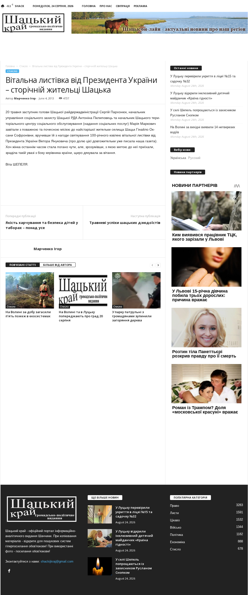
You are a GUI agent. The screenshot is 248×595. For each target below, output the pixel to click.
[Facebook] (9, 571)
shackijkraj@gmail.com (57, 561)
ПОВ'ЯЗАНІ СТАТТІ (22, 265)
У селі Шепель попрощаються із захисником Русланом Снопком (203, 112)
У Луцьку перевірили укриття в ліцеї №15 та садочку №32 (202, 78)
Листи (174, 513)
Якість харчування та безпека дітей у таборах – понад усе (42, 225)
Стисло (12, 71)
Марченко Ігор (25, 98)
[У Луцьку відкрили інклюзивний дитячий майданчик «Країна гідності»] (100, 538)
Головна (89, 6)
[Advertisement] (83, 192)
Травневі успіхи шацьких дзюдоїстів (124, 222)
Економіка (177, 542)
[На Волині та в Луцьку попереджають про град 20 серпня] (83, 290)
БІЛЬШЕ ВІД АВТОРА (57, 265)
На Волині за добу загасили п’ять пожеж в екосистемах (28, 314)
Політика (176, 535)
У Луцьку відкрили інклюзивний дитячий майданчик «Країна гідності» (199, 95)
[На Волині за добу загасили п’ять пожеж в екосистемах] (30, 290)
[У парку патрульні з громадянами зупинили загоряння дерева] (136, 290)
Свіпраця (123, 6)
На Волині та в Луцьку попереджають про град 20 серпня (81, 316)
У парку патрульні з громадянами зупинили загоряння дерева (132, 316)
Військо (175, 527)
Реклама (140, 6)
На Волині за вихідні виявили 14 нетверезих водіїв (202, 129)
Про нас (106, 6)
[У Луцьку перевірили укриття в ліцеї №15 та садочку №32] (100, 514)
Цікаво (175, 520)
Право (174, 506)
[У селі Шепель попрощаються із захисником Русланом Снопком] (100, 566)
